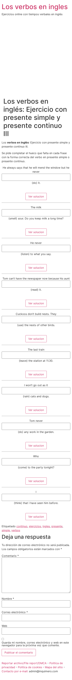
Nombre (8, 598)
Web (4, 625)
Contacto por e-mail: (15, 671)
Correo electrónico (15, 612)
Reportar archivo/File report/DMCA (24, 663)
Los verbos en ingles (35, 7)
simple (6, 530)
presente (56, 526)
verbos (15, 530)
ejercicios (35, 526)
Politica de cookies (30, 667)
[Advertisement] (36, 59)
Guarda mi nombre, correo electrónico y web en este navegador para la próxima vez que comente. (35, 644)
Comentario (10, 555)
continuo (21, 526)
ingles (46, 526)
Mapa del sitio (54, 667)
